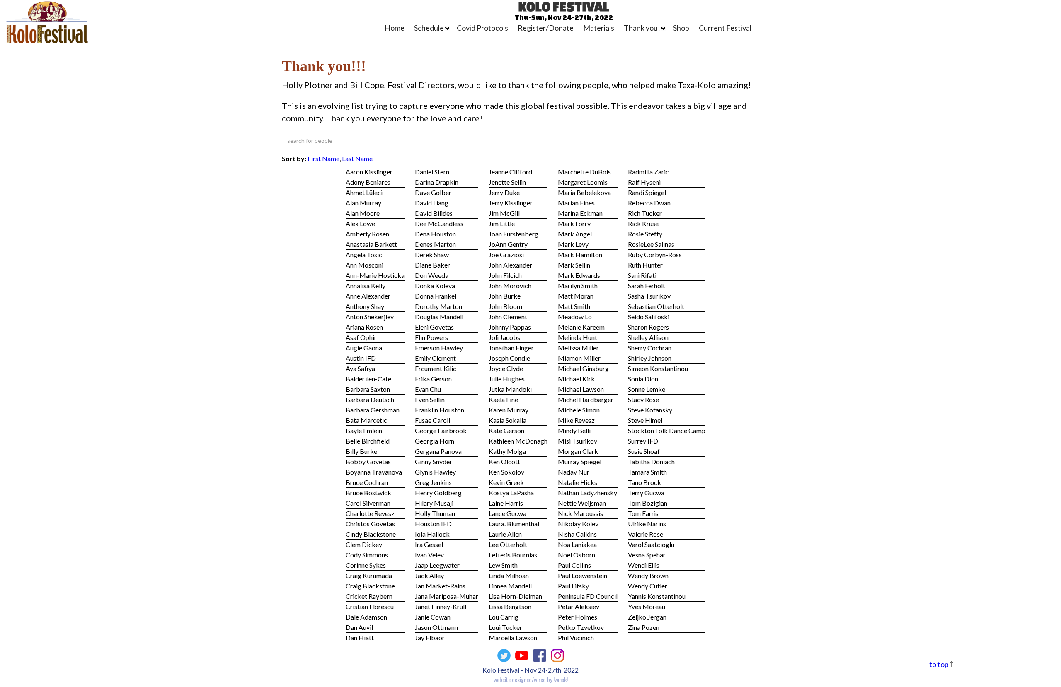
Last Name (357, 158)
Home (395, 27)
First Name (323, 158)
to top (939, 664)
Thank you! (642, 27)
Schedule (429, 27)
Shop (681, 27)
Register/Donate (546, 27)
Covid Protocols (482, 27)
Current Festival (725, 27)
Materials (598, 27)
